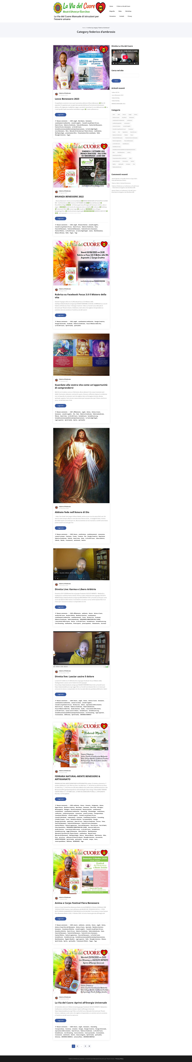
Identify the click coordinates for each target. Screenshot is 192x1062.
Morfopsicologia (59, 133)
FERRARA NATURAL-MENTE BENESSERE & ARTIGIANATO (77, 778)
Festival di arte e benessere (63, 127)
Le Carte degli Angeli (91, 129)
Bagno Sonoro (59, 807)
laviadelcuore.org (93, 416)
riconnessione (59, 714)
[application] (125, 57)
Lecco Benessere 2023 (67, 98)
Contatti (121, 16)
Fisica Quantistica (60, 827)
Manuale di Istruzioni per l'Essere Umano (81, 131)
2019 (114, 114)
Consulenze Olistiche (61, 815)
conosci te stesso (59, 536)
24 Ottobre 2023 (63, 95)
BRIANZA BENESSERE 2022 (69, 196)
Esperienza (102, 536)
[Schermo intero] (137, 63)
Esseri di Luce (59, 125)
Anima (88, 412)
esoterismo (70, 821)
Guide (83, 708)
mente (128, 152)
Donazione (113, 16)
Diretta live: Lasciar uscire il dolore (74, 676)
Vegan (68, 135)
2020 (71, 534)
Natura (82, 835)
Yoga (76, 233)
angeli (75, 121)
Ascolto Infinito (70, 615)
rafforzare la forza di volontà (74, 837)
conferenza (58, 813)
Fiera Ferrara (94, 825)
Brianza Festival (82, 225)
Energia (95, 819)
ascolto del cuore (60, 615)
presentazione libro (70, 133)
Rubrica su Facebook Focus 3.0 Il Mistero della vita (80, 296)
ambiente (84, 613)
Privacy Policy (119, 1058)
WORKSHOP (76, 841)
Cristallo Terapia (59, 819)
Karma (73, 621)
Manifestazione (98, 231)
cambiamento (97, 809)
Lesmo (91, 231)
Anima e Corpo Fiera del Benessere (65, 927)
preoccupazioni (86, 623)
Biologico (66, 809)
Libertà (57, 540)
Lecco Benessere (59, 131)
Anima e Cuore (96, 412)
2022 (71, 225)
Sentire (84, 540)
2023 (71, 121)
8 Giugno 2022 (63, 290)
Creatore (80, 536)
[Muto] (134, 63)
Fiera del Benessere (83, 825)
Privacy (130, 16)
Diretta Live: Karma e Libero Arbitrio (75, 589)
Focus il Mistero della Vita (93, 323)
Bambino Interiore (81, 615)
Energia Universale (60, 323)
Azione (101, 805)
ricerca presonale (90, 1033)
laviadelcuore (82, 416)
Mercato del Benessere (61, 835)
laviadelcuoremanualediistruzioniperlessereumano (69, 129)
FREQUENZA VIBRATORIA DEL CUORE (90, 619)
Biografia (112, 11)
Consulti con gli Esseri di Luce (90, 123)
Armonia (88, 805)
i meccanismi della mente (62, 621)
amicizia (88, 925)
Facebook (69, 323)
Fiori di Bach (102, 825)
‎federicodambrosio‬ (98, 414)
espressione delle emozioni (93, 704)
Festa (96, 227)
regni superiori (59, 420)
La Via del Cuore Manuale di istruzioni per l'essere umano (76, 18)
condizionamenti (92, 534)
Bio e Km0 (93, 807)
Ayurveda (88, 927)
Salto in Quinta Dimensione (123, 183)
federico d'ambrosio (69, 125)
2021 (71, 412)
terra (95, 839)
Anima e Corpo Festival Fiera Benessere (77, 902)
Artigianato (95, 805)
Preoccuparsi (77, 623)
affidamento (77, 412)
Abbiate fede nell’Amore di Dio (72, 512)
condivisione (82, 534)
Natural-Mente (89, 835)
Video (120, 11)
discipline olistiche (76, 819)
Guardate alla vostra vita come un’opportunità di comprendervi (81, 386)
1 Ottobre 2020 (63, 899)
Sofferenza (67, 714)
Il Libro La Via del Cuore (123, 6)
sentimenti (77, 540)
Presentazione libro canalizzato (87, 133)
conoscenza (101, 534)
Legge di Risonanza (71, 831)
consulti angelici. (76, 123)
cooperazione (71, 817)
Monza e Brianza (59, 233)
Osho (104, 835)
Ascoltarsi (124, 117)
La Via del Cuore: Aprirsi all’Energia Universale (81, 1002)
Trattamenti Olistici (82, 941)
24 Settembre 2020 (64, 999)
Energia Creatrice (99, 321)
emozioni (74, 1029)
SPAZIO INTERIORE (60, 839)
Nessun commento (62, 121)
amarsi (75, 925)
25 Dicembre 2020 (64, 508)
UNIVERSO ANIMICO (85, 714)
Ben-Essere (81, 121)
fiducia (57, 416)
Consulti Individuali (60, 817)
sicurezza (103, 623)
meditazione (97, 131)
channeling (84, 811)
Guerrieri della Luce (93, 827)
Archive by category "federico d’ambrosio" (98, 27)
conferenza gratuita (68, 813)
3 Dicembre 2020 (63, 585)
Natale (62, 540)
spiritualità (77, 325)
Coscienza (68, 536)
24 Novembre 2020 (64, 673)
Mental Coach (92, 833)
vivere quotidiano (60, 841)
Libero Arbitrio (100, 538)
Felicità (70, 538)
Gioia (82, 538)
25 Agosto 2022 (63, 193)
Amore (75, 534)
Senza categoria (80, 1035)
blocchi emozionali (76, 809)
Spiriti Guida (69, 325)
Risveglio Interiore (60, 135)
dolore (83, 704)
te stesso (85, 839)
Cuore (84, 617)
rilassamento (96, 623)
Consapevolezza (98, 813)
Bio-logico (100, 807)
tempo (91, 839)
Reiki (98, 133)
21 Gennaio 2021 (63, 381)
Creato (75, 536)
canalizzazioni (92, 615)
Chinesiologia (92, 811)
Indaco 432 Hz (115, 92)
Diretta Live (90, 617)
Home (111, 6)
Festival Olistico (59, 231)
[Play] (113, 63)
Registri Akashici (69, 939)
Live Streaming (59, 623)
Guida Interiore (75, 708)
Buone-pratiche (87, 809)
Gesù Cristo (63, 416)
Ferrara (98, 821)
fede (77, 414)
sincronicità (99, 837)
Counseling (101, 817)
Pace (56, 837)
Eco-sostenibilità (87, 819)
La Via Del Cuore (76, 127)
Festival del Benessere (95, 125)
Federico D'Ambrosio (65, 93)
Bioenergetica (59, 809)
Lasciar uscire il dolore (72, 710)
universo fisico (78, 1037)
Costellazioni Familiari (89, 817)
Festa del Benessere (82, 125)
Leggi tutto (61, 114)
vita (134, 164)
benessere (89, 121)
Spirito (75, 420)
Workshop (128, 11)
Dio (74, 414)
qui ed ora (62, 837)
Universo (57, 1037)
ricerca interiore (78, 1033)
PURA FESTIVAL (116, 98)
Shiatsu (104, 939)
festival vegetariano (71, 825)
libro (67, 131)
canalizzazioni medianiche (62, 123)
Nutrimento (98, 835)
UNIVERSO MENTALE (89, 1037)
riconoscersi (69, 540)
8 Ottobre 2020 (63, 772)
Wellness (69, 841)
